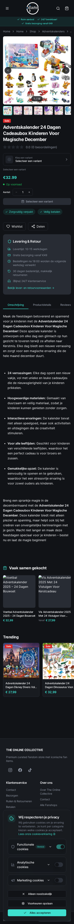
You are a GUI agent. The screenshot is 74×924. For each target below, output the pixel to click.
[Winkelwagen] (67, 8)
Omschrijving (16, 304)
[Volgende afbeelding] (66, 70)
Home (6, 31)
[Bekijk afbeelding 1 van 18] (7, 110)
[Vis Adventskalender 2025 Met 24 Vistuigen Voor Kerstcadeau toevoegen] (65, 602)
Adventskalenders (53, 31)
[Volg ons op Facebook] (20, 770)
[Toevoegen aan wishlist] (31, 580)
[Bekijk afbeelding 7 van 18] (69, 110)
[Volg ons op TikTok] (30, 770)
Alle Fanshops (48, 805)
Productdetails (42, 304)
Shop (33, 31)
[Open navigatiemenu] (7, 8)
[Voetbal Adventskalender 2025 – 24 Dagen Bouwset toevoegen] (30, 602)
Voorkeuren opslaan (40, 903)
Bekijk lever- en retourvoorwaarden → (31, 287)
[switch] (60, 846)
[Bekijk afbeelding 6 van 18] (58, 110)
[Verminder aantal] (16, 192)
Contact (11, 789)
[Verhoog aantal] (29, 192)
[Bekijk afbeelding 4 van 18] (38, 110)
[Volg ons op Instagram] (10, 770)
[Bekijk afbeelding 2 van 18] (17, 110)
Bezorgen (12, 795)
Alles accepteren (40, 912)
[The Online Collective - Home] (32, 8)
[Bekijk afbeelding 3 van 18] (28, 110)
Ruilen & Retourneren (19, 801)
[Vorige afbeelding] (8, 70)
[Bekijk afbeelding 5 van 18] (48, 110)
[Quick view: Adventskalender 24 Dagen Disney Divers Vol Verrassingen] (33, 673)
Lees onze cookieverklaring (35, 834)
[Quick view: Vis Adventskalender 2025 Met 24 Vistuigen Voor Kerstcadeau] (44, 602)
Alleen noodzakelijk (40, 893)
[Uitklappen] (50, 846)
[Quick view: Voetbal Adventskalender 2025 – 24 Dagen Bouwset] (9, 602)
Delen (41, 226)
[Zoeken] (58, 8)
